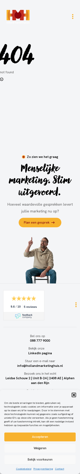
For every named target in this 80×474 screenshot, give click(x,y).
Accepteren (40, 437)
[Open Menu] (72, 17)
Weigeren (40, 448)
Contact (59, 468)
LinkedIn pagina (40, 353)
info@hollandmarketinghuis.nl (40, 366)
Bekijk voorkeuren (40, 459)
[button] (74, 395)
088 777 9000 (40, 340)
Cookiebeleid (23, 468)
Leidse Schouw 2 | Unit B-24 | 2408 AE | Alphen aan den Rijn (40, 380)
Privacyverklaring (43, 468)
